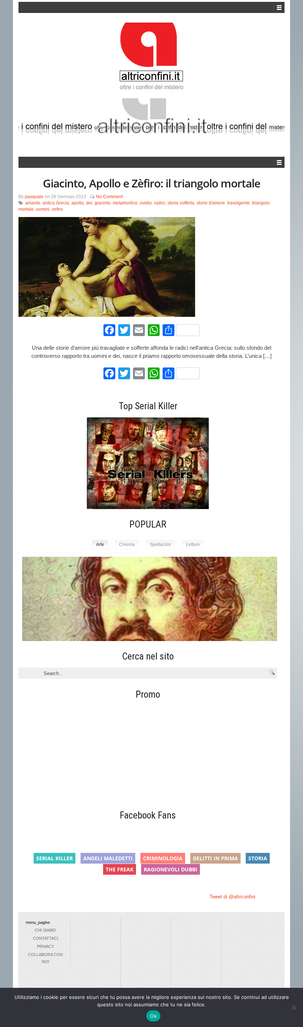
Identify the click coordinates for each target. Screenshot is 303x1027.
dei (89, 203)
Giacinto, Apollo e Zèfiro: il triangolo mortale (151, 183)
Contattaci (45, 938)
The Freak (119, 869)
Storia (257, 858)
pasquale (34, 196)
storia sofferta (180, 203)
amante (32, 203)
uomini (43, 209)
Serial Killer (54, 858)
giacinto (102, 203)
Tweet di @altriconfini (232, 896)
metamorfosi (125, 203)
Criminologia (163, 858)
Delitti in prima (215, 858)
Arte (100, 544)
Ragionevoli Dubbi (170, 869)
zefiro (57, 209)
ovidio (146, 203)
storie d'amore (211, 203)
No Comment (109, 196)
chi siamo (45, 930)
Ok (153, 1016)
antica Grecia (55, 203)
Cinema (127, 544)
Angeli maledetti (108, 858)
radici (159, 203)
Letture (193, 544)
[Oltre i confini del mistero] (151, 59)
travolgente (238, 203)
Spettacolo (160, 544)
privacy (45, 946)
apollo (77, 203)
